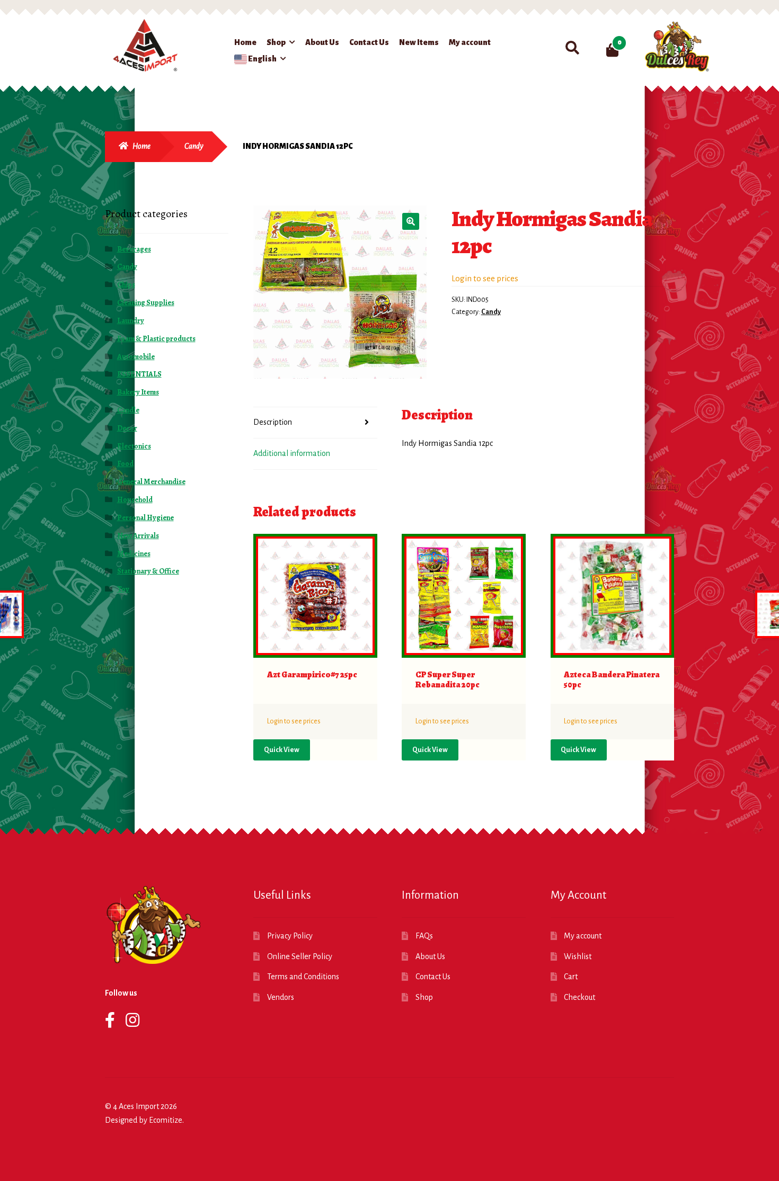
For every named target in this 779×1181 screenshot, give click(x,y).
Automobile (136, 357)
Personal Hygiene (145, 518)
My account (470, 42)
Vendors (280, 997)
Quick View (281, 750)
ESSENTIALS (139, 374)
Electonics (134, 446)
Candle (128, 410)
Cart (571, 976)
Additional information (291, 453)
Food (125, 464)
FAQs (424, 936)
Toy (123, 589)
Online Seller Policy (299, 956)
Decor (127, 428)
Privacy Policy (290, 936)
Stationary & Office (148, 571)
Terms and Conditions (303, 976)
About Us (322, 42)
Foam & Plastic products (156, 339)
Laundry (130, 321)
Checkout (579, 997)
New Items (419, 42)
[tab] (315, 423)
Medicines (134, 554)
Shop (276, 42)
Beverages (134, 249)
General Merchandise (151, 482)
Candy (193, 146)
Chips (126, 285)
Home (245, 42)
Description (272, 422)
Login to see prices (485, 278)
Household (135, 500)
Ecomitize (165, 1120)
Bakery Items (138, 392)
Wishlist (577, 956)
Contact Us (369, 42)
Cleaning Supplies (145, 303)
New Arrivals (138, 536)
